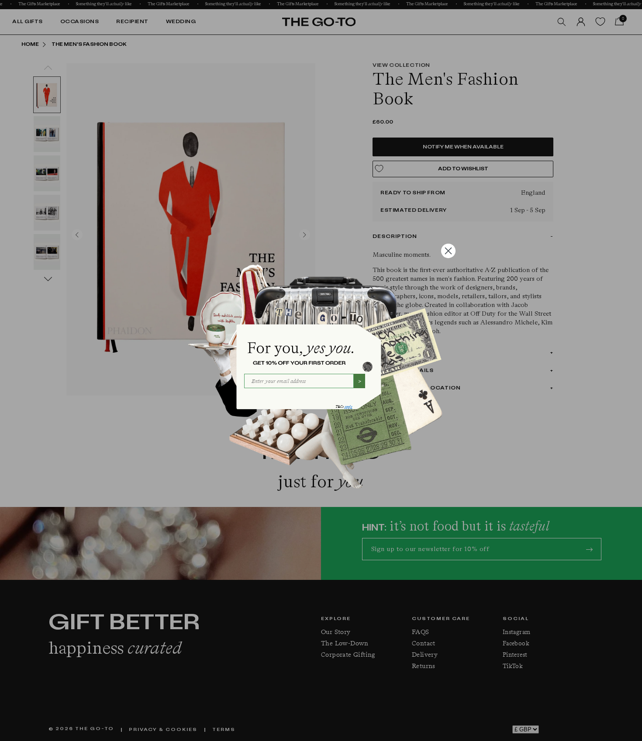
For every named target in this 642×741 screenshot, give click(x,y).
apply (348, 406)
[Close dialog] (448, 250)
